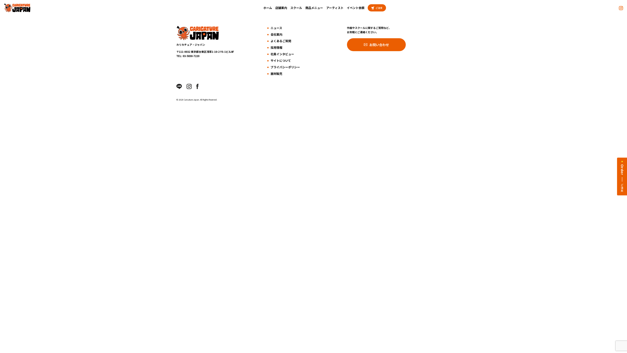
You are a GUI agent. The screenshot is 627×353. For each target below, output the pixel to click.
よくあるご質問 (281, 41)
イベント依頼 (355, 8)
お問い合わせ (379, 44)
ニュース (276, 28)
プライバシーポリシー (285, 67)
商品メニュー (314, 8)
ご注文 (379, 7)
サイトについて (281, 60)
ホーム (267, 8)
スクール (296, 8)
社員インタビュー (282, 54)
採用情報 (276, 47)
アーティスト (335, 8)
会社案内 (276, 34)
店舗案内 (281, 8)
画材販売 (276, 73)
